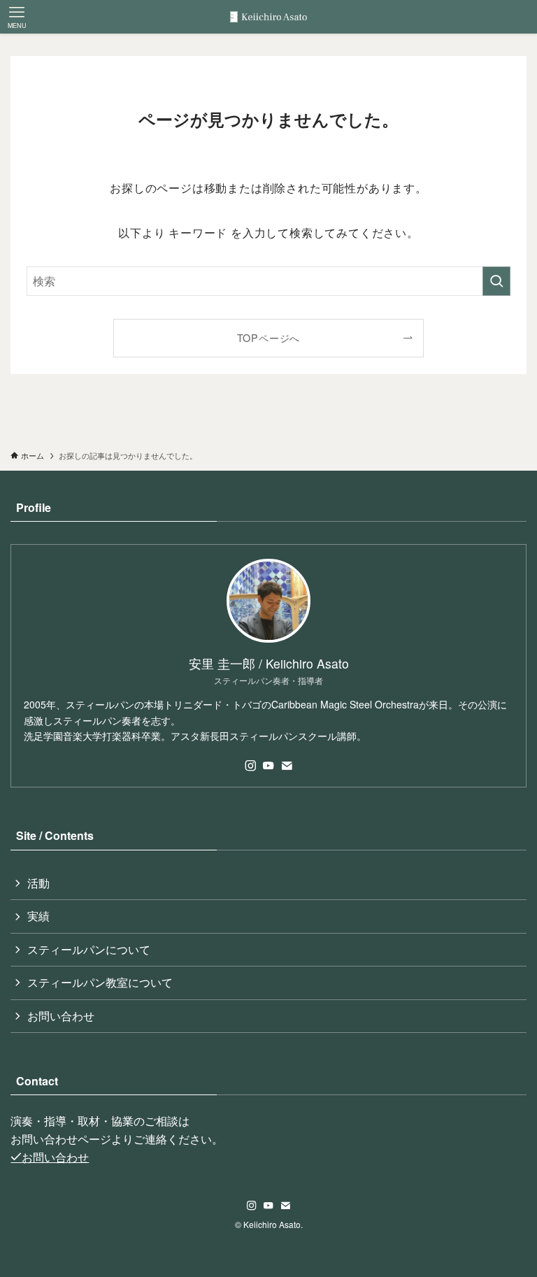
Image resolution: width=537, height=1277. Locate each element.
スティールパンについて (88, 949)
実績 (38, 916)
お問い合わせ (60, 1016)
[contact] (287, 766)
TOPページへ (269, 337)
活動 (38, 883)
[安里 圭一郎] (268, 17)
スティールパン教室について (100, 982)
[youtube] (268, 766)
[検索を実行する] (496, 281)
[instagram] (250, 766)
